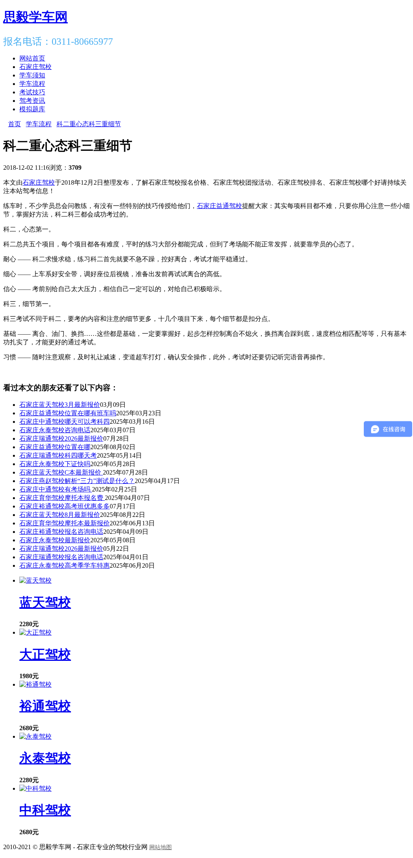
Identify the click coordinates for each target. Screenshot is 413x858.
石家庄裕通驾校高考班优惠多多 (64, 506)
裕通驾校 (45, 706)
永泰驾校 (45, 758)
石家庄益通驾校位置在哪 (54, 447)
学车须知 (32, 75)
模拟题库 (32, 109)
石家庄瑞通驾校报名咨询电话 (61, 557)
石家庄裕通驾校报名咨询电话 (61, 531)
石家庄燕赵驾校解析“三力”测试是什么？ (77, 480)
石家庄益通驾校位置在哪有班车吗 (67, 413)
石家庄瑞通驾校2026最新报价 (61, 438)
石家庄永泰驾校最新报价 (54, 540)
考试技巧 (32, 92)
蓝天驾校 (45, 602)
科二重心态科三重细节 (88, 124)
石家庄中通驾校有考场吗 (55, 489)
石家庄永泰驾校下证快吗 (54, 463)
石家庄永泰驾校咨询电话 (54, 430)
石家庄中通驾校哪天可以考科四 (64, 421)
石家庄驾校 (35, 66)
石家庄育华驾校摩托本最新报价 (64, 523)
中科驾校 (45, 810)
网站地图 (160, 847)
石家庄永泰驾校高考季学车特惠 (64, 565)
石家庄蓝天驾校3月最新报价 (59, 404)
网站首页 (32, 58)
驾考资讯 (32, 100)
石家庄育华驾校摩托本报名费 (62, 497)
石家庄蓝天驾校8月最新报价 (59, 514)
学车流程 (32, 83)
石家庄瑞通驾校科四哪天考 (58, 455)
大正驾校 (45, 654)
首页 (14, 124)
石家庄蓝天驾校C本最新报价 (61, 472)
